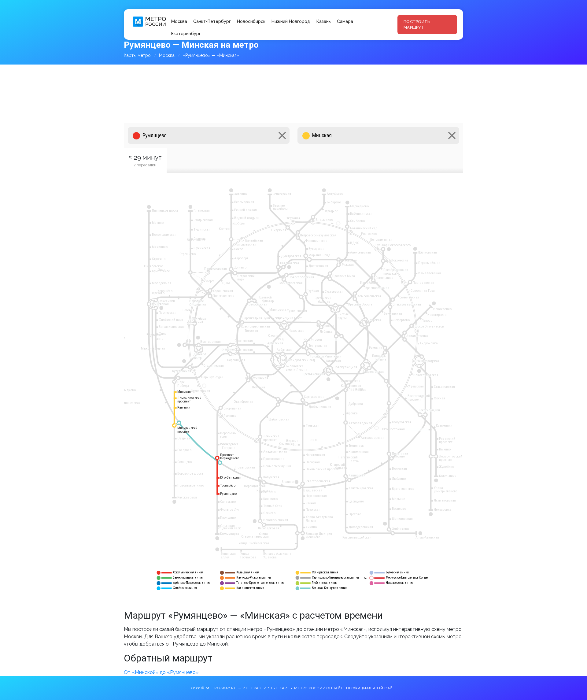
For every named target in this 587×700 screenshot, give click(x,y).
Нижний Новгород (290, 21)
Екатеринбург (186, 33)
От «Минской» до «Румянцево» (161, 672)
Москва (179, 21)
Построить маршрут (417, 24)
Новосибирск (251, 21)
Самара (345, 21)
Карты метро (137, 55)
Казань (323, 21)
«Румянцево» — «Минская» (211, 55)
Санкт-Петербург (212, 21)
